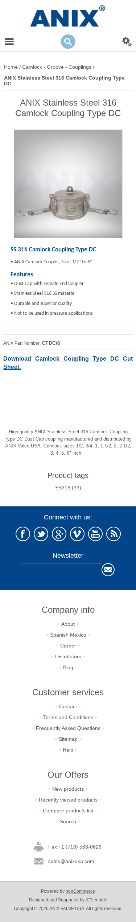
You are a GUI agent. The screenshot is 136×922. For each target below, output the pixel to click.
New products (68, 789)
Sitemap (68, 739)
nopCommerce (80, 891)
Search (68, 821)
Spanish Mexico (68, 635)
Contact (68, 706)
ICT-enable (96, 899)
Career (68, 646)
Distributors (68, 656)
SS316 (62, 487)
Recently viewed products (68, 800)
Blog (68, 667)
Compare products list (68, 810)
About (68, 624)
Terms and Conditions (68, 717)
